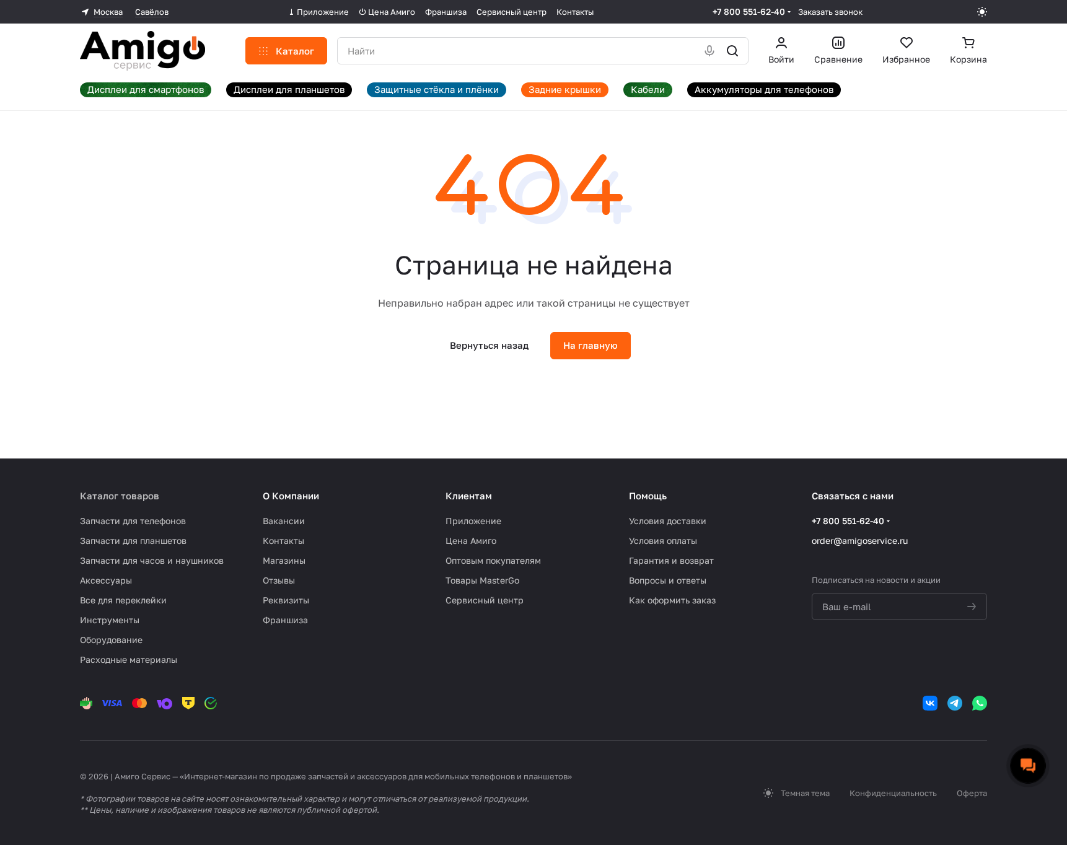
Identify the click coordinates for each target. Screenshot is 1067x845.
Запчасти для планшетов (133, 540)
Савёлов (152, 12)
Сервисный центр (485, 600)
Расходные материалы (128, 659)
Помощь (648, 495)
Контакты (283, 540)
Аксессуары (106, 580)
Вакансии (284, 520)
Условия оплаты (663, 540)
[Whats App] (979, 703)
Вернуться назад (489, 345)
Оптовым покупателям (493, 560)
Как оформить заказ (672, 600)
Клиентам (469, 495)
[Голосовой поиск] (709, 51)
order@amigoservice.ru (860, 540)
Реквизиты (286, 600)
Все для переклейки (123, 600)
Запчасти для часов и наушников (152, 560)
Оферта (972, 793)
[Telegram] (954, 703)
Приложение (473, 520)
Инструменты (109, 620)
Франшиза (285, 620)
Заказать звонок (830, 12)
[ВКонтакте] (930, 703)
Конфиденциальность (893, 793)
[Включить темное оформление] (982, 12)
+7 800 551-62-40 (749, 11)
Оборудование (111, 639)
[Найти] (732, 50)
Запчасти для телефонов (133, 520)
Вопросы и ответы (667, 580)
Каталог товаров (119, 495)
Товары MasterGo (482, 580)
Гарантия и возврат (671, 560)
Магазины (284, 560)
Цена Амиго (471, 540)
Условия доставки (667, 520)
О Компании (291, 495)
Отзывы (279, 580)
